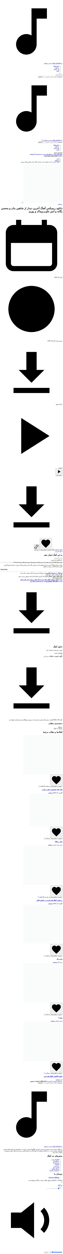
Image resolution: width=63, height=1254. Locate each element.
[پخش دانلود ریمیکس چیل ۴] (44, 1014)
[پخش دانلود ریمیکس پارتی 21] (44, 956)
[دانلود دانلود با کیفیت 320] (31, 718)
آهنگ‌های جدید (55, 1159)
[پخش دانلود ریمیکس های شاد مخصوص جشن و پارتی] (39, 786)
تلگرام (60, 574)
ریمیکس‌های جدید (47, 154)
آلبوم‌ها (31, 154)
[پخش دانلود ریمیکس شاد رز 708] (44, 838)
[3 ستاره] (58, 558)
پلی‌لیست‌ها (38, 154)
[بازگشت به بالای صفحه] (61, 1182)
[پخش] (60, 1187)
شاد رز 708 (58, 842)
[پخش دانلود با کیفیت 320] (61, 655)
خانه (58, 158)
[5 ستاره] (55, 558)
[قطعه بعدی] (58, 1187)
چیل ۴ (60, 1018)
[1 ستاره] (61, 558)
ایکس (52, 574)
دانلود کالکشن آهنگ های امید (53, 1076)
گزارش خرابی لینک (57, 578)
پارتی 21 (59, 959)
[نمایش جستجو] (58, 75)
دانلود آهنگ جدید (57, 154)
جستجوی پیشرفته (54, 1170)
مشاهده (50, 793)
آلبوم (57, 71)
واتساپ (57, 574)
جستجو (60, 76)
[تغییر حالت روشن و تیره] (60, 74)
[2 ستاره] (60, 558)
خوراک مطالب (55, 1169)
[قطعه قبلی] (61, 1187)
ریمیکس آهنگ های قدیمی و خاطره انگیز (49, 900)
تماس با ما (56, 1167)
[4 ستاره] (56, 558)
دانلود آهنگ (56, 66)
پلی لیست (56, 69)
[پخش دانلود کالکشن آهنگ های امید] (44, 1073)
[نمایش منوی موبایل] (56, 75)
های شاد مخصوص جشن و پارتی (52, 789)
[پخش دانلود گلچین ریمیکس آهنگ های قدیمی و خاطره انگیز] (38, 897)
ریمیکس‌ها (56, 1161)
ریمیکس (57, 67)
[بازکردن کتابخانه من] (61, 75)
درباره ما (56, 1166)
